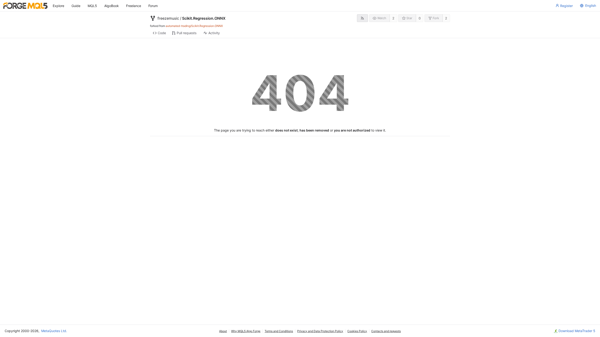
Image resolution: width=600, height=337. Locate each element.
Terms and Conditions (279, 331)
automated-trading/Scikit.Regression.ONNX (194, 26)
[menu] (587, 5)
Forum (153, 6)
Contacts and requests (386, 331)
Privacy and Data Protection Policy (320, 331)
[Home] (25, 5)
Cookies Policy (357, 331)
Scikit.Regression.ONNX (203, 18)
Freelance (133, 6)
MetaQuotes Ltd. (54, 331)
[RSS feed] (362, 18)
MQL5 (92, 6)
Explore (58, 6)
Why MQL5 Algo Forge (245, 331)
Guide (75, 6)
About (223, 331)
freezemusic (168, 18)
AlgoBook (111, 6)
